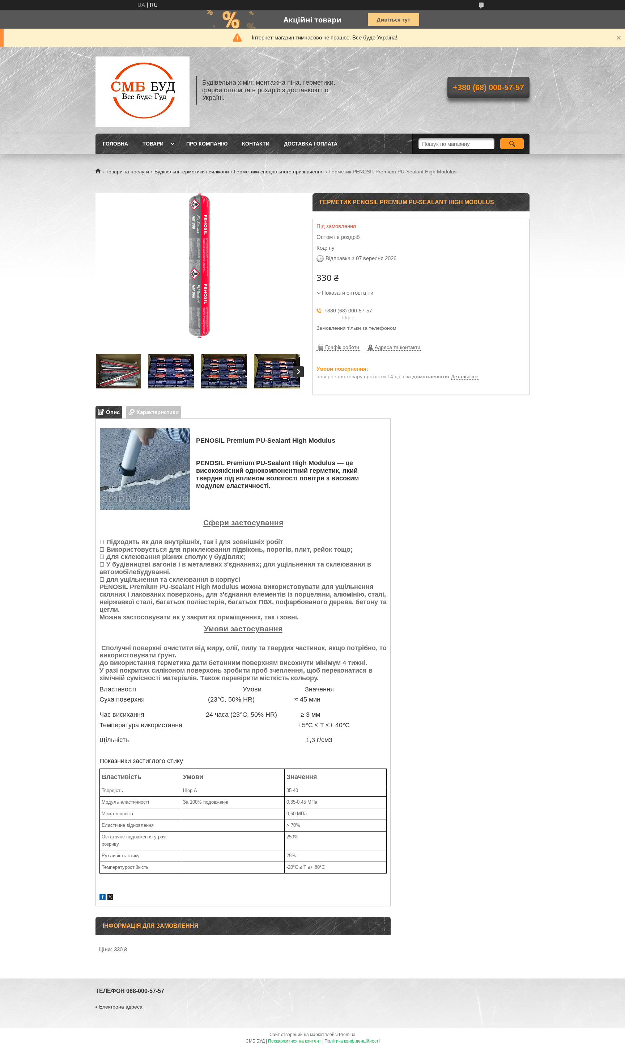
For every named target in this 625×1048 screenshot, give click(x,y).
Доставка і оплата (310, 144)
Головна (115, 144)
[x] (110, 898)
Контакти (255, 144)
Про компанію (207, 144)
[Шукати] (512, 143)
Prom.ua (347, 1034)
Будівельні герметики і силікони (191, 171)
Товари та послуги (127, 171)
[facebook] (102, 898)
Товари (153, 144)
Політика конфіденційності (352, 1041)
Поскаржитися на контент (294, 1041)
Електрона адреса (121, 1007)
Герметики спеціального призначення (279, 171)
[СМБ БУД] (142, 90)
